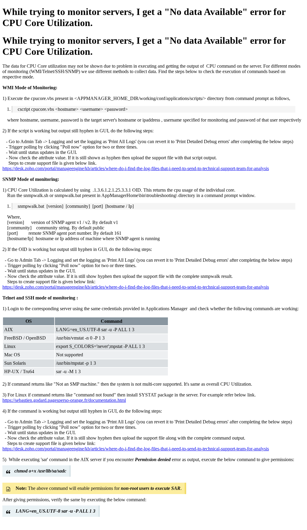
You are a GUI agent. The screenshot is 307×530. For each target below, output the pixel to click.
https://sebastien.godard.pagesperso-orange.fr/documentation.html (64, 400)
